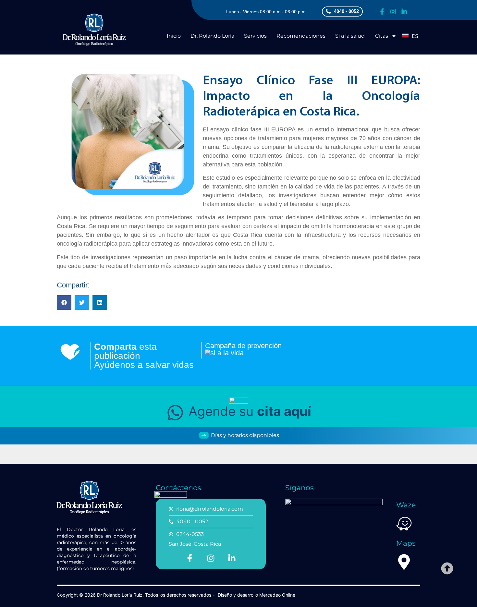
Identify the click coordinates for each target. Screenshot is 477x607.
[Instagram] (393, 11)
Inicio (174, 36)
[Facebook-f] (382, 11)
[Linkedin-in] (404, 11)
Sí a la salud (350, 36)
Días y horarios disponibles (244, 435)
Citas (381, 36)
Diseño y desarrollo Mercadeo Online (256, 595)
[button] (64, 302)
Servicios (255, 36)
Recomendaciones (300, 36)
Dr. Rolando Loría (212, 36)
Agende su (248, 411)
